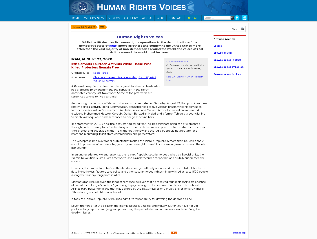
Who (161, 18)
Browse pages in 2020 (227, 60)
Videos (114, 18)
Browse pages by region (229, 67)
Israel (113, 45)
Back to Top (239, 232)
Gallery (131, 18)
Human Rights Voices (83, 27)
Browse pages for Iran (227, 74)
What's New (94, 18)
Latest (218, 45)
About (147, 18)
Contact (176, 18)
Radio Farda (100, 72)
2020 (102, 27)
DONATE (193, 18)
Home (75, 18)
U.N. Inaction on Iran (177, 61)
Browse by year (223, 52)
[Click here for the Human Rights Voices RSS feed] (174, 233)
